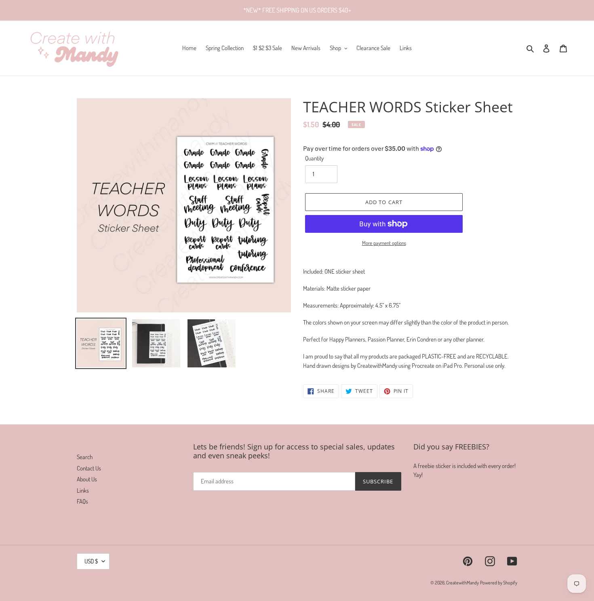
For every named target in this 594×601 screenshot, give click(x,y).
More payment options (384, 243)
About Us (87, 479)
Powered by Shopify (498, 583)
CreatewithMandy (462, 583)
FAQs (82, 501)
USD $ (91, 561)
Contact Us (89, 468)
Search (85, 457)
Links (83, 490)
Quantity (314, 158)
